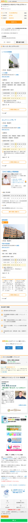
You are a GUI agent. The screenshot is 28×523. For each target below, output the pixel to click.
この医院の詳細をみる (14, 109)
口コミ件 (6, 222)
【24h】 (10, 171)
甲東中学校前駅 (6, 243)
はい (9, 347)
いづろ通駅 (4, 72)
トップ (7, 502)
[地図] (17, 74)
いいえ (19, 347)
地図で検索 (21, 42)
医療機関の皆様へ (20, 502)
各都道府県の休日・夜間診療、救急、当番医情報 (15, 331)
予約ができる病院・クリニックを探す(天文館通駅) (15, 326)
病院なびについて (20, 507)
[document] (14, 82)
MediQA (7, 507)
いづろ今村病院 (7, 52)
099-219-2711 (5, 129)
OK (14, 520)
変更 (25, 15)
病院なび (4, 1)
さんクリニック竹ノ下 (9, 120)
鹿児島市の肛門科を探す (10, 310)
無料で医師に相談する (14, 211)
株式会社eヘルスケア (8, 458)
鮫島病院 (5, 220)
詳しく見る (5, 516)
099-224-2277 (5, 247)
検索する (14, 22)
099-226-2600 (5, 76)
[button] (3, 394)
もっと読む (7, 290)
